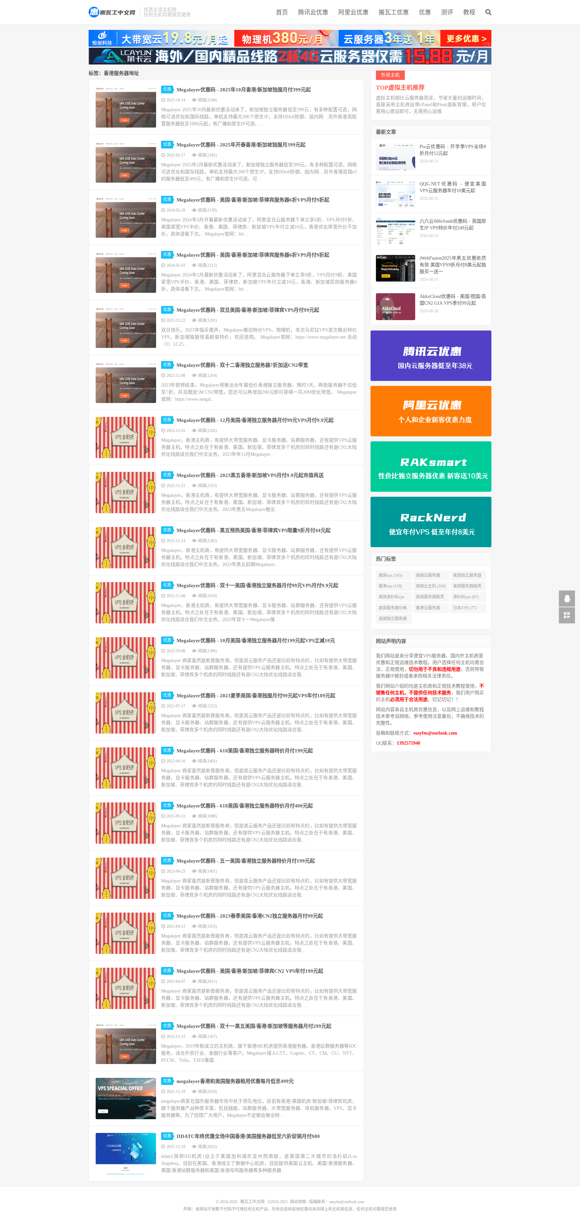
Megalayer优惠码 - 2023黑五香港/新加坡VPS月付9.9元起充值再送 (250, 475)
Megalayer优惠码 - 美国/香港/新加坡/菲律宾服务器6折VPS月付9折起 (253, 200)
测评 (447, 12)
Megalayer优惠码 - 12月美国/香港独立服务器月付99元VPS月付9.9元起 (255, 420)
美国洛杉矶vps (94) (391, 598)
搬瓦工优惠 (394, 12)
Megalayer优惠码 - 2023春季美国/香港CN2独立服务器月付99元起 (250, 916)
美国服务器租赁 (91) (430, 598)
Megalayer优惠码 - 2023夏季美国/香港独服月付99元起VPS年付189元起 (256, 695)
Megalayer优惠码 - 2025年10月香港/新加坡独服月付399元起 (244, 89)
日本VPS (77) (465, 608)
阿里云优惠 (353, 12)
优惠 (425, 12)
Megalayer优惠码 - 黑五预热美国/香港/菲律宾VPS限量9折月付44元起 (254, 530)
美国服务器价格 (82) (393, 609)
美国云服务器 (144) (428, 576)
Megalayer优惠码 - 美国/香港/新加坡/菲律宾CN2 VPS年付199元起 (250, 971)
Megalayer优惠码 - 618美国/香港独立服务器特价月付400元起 (245, 805)
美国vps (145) (390, 575)
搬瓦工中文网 (112, 12)
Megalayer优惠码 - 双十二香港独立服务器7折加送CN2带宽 (242, 365)
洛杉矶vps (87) (466, 597)
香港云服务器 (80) (428, 609)
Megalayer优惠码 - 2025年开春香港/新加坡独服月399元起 (241, 144)
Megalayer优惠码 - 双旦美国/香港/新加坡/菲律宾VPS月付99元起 (248, 310)
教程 (469, 12)
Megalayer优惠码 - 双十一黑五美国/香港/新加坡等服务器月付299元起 (254, 1026)
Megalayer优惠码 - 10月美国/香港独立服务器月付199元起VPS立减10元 (256, 640)
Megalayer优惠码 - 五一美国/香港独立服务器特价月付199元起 (246, 861)
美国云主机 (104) (431, 586)
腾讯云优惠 (313, 12)
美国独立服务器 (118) (467, 576)
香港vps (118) (390, 586)
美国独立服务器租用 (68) (393, 620)
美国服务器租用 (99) (467, 587)
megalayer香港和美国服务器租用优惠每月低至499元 (235, 1081)
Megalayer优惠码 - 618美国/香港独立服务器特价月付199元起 (245, 750)
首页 (282, 12)
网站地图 (298, 1201)
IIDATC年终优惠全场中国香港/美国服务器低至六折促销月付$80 (248, 1136)
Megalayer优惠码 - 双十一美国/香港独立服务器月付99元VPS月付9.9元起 (257, 585)
